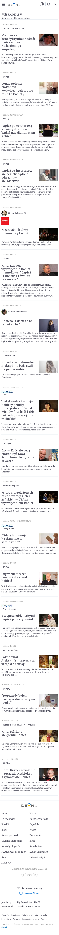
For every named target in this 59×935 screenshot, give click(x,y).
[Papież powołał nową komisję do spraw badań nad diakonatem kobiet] (48, 130)
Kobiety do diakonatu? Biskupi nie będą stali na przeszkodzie (17, 366)
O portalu (5, 915)
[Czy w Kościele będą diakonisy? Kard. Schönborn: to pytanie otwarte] (48, 455)
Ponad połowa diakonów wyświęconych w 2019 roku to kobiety (17, 89)
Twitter (29, 875)
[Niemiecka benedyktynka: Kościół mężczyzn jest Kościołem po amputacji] (48, 40)
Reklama (16, 919)
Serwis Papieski (16, 115)
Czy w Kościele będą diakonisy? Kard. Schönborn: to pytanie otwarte (17, 456)
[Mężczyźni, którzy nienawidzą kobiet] (48, 234)
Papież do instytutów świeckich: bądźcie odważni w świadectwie (16, 176)
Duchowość (35, 835)
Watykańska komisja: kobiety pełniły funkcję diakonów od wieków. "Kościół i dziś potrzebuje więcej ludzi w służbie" (18, 410)
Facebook (23, 875)
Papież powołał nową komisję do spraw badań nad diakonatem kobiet (18, 131)
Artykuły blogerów (11, 846)
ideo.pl (4, 927)
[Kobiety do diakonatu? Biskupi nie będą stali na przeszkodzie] (48, 367)
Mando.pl (7, 906)
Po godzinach (8, 819)
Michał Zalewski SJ (17, 213)
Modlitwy (6, 862)
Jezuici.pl (6, 902)
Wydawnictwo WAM (28, 902)
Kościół (13, 24)
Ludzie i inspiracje (39, 851)
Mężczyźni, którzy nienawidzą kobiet (14, 231)
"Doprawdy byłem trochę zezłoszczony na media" (18, 699)
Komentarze (15, 207)
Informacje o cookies (30, 919)
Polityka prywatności (30, 915)
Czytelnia (34, 824)
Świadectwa (36, 846)
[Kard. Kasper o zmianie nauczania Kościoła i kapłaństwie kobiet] (48, 774)
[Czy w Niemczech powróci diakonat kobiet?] (48, 578)
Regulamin (15, 915)
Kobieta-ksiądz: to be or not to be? (16, 322)
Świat (4, 813)
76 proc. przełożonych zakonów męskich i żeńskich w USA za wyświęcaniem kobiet (17, 498)
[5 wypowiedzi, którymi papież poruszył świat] (48, 620)
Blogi (4, 830)
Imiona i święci (37, 857)
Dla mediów (6, 919)
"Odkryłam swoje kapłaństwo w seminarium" (14, 538)
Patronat (44, 919)
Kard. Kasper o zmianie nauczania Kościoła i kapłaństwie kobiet (18, 773)
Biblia (32, 840)
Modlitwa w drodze (28, 906)
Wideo (33, 830)
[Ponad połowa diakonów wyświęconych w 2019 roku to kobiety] (48, 88)
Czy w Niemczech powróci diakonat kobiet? (14, 577)
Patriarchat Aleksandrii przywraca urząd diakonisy (18, 660)
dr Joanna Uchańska (17, 311)
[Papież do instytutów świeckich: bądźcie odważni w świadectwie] (48, 175)
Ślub (3, 857)
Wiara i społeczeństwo (20, 521)
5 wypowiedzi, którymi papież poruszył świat (18, 617)
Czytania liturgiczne (11, 840)
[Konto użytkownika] (55, 4)
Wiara (33, 813)
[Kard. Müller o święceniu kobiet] (48, 736)
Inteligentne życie (39, 819)
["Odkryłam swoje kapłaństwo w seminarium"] (48, 539)
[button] (42, 4)
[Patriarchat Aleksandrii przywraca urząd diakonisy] (48, 661)
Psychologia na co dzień (13, 851)
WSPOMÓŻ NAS (32, 893)
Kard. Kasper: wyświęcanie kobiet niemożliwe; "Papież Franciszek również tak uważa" (16, 272)
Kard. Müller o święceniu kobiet (13, 733)
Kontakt (44, 915)
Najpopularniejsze (22, 18)
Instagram (35, 875)
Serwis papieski (9, 835)
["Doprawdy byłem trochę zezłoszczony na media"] (48, 700)
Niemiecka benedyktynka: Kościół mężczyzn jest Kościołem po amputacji (18, 42)
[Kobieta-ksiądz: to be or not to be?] (48, 325)
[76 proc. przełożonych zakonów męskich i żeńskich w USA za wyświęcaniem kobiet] (48, 497)
